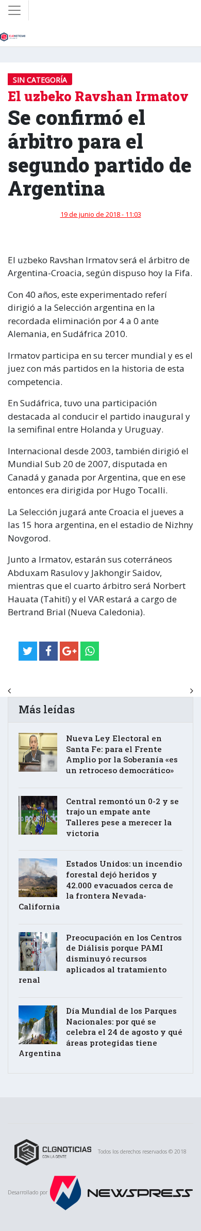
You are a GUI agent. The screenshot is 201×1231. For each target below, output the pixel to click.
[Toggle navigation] (14, 10)
